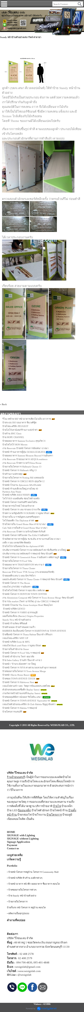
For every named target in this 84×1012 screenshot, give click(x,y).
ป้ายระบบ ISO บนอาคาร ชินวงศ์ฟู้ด (19, 422)
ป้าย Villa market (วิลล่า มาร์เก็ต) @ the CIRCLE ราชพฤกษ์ (30, 601)
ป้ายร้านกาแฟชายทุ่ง (12, 474)
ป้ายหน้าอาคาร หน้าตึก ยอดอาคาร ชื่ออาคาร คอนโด (34, 884)
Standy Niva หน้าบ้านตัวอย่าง (16, 620)
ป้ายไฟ (57, 806)
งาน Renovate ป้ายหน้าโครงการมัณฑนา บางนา (25, 448)
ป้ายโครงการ (54, 814)
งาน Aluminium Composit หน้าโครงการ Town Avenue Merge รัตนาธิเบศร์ (38, 597)
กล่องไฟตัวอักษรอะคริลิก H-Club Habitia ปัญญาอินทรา (29, 704)
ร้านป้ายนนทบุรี (16, 777)
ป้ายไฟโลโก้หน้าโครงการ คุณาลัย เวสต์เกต (23, 590)
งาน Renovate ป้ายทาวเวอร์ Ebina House (21, 463)
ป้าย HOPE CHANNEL (13, 437)
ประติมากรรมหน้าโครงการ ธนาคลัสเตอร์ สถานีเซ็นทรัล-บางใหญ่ (34, 550)
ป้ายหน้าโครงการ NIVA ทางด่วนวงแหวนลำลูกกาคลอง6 (29, 667)
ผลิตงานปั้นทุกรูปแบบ (18, 913)
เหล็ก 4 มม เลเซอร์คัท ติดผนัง (16, 542)
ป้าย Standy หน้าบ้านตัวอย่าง (22, 895)
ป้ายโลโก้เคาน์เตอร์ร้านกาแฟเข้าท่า (20, 430)
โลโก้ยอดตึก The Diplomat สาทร (18, 520)
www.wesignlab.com (29, 971)
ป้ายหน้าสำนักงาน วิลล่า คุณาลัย (18, 656)
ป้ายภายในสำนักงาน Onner (15, 649)
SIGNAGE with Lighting (21, 835)
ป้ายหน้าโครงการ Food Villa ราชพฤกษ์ (21, 653)
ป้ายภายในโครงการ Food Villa (17, 561)
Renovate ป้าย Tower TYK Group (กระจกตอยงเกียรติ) (28, 572)
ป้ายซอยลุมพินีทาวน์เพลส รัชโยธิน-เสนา (22, 697)
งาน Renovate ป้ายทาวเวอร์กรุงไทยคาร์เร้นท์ (23, 531)
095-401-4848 (41, 962)
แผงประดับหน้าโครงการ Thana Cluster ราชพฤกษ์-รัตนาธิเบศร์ (32, 579)
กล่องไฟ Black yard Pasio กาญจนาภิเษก (21, 645)
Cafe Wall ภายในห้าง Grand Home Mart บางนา (24, 528)
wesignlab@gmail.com (27, 966)
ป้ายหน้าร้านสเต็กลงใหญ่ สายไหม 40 (20, 488)
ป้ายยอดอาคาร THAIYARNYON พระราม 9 (23, 564)
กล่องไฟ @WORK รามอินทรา (16, 586)
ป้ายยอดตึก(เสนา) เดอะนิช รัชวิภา (19, 575)
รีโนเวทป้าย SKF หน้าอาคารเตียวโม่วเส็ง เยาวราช (26, 419)
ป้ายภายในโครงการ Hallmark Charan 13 (21, 466)
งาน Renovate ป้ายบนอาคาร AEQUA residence (25, 459)
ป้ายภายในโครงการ (18, 901)
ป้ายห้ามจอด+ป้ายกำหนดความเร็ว (18, 627)
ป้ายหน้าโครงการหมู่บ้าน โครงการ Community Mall (33, 872)
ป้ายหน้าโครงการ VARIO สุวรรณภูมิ (20, 612)
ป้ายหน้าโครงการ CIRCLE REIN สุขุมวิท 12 (23, 481)
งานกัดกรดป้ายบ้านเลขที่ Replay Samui (21, 693)
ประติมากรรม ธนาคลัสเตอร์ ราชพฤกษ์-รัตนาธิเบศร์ (27, 553)
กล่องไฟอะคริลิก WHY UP (15, 638)
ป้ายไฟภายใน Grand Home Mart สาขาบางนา (24, 524)
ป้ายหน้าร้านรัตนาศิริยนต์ (14, 623)
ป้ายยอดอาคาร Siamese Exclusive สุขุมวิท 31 (24, 441)
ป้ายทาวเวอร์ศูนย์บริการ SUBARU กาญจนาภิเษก (26, 513)
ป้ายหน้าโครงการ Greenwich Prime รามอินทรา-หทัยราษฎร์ (30, 557)
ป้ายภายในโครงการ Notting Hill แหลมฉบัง (23, 477)
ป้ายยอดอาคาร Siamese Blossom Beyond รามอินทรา (27, 455)
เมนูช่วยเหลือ (15, 855)
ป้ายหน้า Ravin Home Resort (16, 675)
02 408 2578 (27, 953)
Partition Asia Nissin (11, 491)
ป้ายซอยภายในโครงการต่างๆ (22, 889)
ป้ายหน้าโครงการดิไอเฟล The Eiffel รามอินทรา (25, 535)
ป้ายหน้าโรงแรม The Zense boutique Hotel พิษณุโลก (27, 605)
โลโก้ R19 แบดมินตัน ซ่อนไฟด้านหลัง (20, 498)
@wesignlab (24, 974)
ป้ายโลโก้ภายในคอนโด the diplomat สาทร (23, 546)
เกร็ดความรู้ (14, 859)
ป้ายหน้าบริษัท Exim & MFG (16, 642)
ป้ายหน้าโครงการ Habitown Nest (18, 682)
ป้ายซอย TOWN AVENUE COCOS (18, 678)
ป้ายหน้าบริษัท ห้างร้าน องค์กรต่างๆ (25, 878)
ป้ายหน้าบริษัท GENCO (13, 608)
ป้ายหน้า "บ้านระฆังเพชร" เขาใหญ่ (19, 664)
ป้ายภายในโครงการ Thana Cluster (18, 568)
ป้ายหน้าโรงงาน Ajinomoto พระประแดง (21, 485)
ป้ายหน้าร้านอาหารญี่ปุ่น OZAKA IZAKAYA (23, 452)
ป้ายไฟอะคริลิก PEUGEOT (15, 426)
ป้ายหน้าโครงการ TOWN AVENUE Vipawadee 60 (26, 700)
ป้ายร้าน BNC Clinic (12, 433)
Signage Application (18, 841)
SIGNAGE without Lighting (23, 838)
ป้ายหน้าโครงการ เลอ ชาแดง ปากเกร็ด (21, 509)
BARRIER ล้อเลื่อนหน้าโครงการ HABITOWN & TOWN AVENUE (34, 631)
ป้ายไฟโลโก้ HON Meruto (15, 444)
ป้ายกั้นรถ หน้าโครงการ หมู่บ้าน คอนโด (26, 907)
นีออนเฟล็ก (24, 810)
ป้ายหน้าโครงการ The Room (16, 583)
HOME (11, 832)
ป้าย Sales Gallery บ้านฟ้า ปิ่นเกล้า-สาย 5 (22, 660)
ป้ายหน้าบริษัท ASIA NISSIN (16, 495)
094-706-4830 (24, 962)
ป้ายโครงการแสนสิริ (12, 711)
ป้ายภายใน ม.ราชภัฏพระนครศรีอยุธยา (21, 517)
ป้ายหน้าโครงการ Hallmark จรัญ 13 (19, 470)
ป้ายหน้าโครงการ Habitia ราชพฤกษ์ (19, 708)
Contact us (13, 848)
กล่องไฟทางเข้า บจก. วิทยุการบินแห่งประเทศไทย (26, 686)
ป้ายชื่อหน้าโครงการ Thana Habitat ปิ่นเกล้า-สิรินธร (27, 634)
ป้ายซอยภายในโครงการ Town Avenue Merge (24, 671)
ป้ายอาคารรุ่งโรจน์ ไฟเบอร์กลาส (18, 506)
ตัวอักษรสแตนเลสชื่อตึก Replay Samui (21, 689)
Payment (12, 845)
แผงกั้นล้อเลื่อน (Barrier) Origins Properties (23, 616)
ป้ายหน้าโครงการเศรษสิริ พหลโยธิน (19, 502)
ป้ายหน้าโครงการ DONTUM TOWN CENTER (24, 594)
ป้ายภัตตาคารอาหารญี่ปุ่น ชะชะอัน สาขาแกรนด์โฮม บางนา (31, 539)
